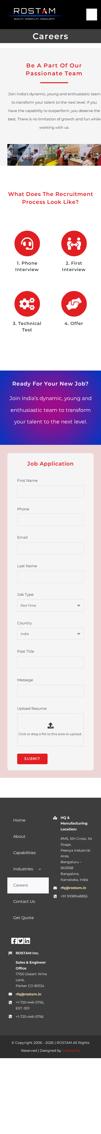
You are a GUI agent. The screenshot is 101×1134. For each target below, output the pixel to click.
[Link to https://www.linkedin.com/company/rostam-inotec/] (27, 941)
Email (22, 537)
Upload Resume (32, 708)
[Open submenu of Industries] (40, 869)
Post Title (25, 651)
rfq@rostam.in (73, 888)
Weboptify (71, 1050)
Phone (23, 509)
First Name (27, 480)
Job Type (25, 594)
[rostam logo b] (34, 9)
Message (25, 680)
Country (24, 623)
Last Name (27, 566)
